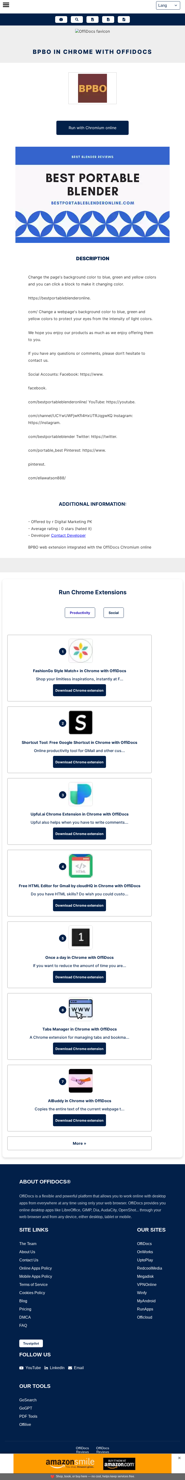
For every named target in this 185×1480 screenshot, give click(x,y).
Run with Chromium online (92, 127)
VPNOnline (147, 1285)
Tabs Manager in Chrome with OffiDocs (79, 1029)
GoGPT (25, 1408)
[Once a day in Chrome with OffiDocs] (82, 948)
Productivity (80, 613)
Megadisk (145, 1276)
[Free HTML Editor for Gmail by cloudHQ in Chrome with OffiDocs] (82, 876)
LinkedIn (57, 1368)
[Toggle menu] (6, 5)
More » (79, 1143)
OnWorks (145, 1252)
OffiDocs (144, 1244)
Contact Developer (68, 535)
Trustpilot (31, 1343)
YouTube (33, 1368)
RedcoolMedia (149, 1268)
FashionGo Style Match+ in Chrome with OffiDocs (79, 670)
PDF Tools (28, 1416)
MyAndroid (146, 1301)
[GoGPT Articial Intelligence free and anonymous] (61, 19)
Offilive (25, 1425)
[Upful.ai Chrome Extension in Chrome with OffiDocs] (82, 804)
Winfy (142, 1293)
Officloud (144, 1317)
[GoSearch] (77, 19)
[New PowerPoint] (124, 19)
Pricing (25, 1309)
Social (114, 613)
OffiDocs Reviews (82, 1450)
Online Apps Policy (35, 1268)
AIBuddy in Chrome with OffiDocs (79, 1100)
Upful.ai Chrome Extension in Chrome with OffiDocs (80, 814)
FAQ (23, 1325)
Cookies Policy (32, 1293)
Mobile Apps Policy (35, 1276)
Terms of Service (33, 1285)
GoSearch (28, 1400)
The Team (27, 1244)
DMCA (25, 1317)
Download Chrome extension (79, 690)
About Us (27, 1252)
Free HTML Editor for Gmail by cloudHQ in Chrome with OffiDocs (79, 885)
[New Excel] (108, 19)
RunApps (145, 1309)
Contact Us (28, 1260)
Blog (23, 1301)
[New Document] (92, 19)
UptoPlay (145, 1260)
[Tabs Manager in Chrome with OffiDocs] (82, 1019)
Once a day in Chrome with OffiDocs (79, 957)
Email (79, 1368)
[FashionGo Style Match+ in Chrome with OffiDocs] (82, 661)
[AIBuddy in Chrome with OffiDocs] (82, 1091)
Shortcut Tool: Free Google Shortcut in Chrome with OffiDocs (79, 742)
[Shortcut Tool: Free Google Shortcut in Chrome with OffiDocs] (82, 733)
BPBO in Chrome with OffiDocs (92, 51)
